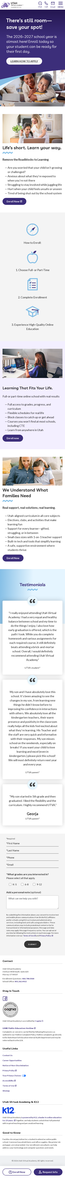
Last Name (12, 850)
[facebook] (5, 998)
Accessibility (8, 1080)
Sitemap (6, 1091)
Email (9, 864)
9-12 (39, 884)
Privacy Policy (45, 936)
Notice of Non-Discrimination (16, 1065)
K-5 (15, 884)
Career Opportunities (12, 1060)
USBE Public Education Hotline (18, 1028)
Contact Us (7, 1055)
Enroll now (13, 438)
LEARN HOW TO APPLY (24, 61)
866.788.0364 (28, 978)
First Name (13, 843)
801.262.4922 (21, 981)
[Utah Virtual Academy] (12, 5)
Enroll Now (13, 201)
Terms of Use (28, 936)
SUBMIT (32, 944)
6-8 (27, 884)
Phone (10, 857)
